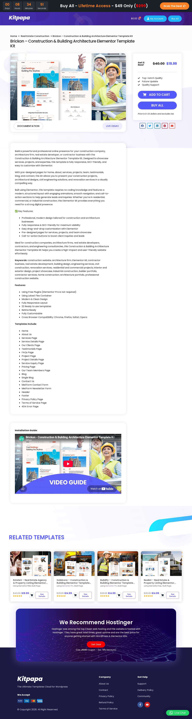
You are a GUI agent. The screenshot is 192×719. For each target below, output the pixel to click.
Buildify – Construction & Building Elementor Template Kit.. (116, 581)
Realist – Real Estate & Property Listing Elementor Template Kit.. (159, 581)
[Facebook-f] (140, 704)
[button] (157, 95)
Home (13, 36)
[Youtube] (147, 704)
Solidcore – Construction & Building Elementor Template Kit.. (73, 581)
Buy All (157, 105)
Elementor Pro (68, 586)
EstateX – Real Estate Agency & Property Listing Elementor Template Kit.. (30, 581)
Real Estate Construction (35, 36)
